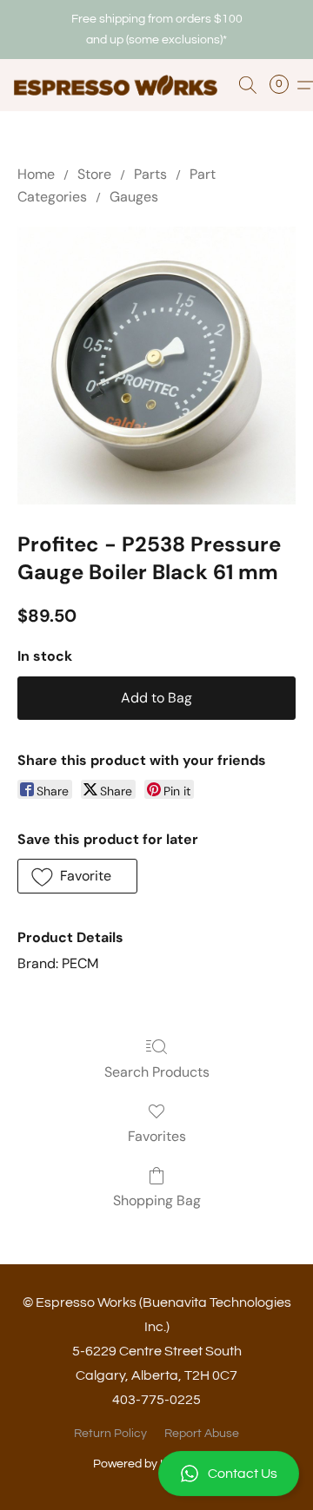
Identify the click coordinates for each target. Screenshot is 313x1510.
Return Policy (110, 1434)
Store (94, 174)
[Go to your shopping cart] (284, 85)
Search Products (157, 1072)
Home (36, 174)
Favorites (157, 1136)
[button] (156, 1473)
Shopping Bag (157, 1200)
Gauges (134, 197)
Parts (150, 174)
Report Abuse (201, 1434)
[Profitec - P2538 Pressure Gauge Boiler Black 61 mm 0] (156, 365)
